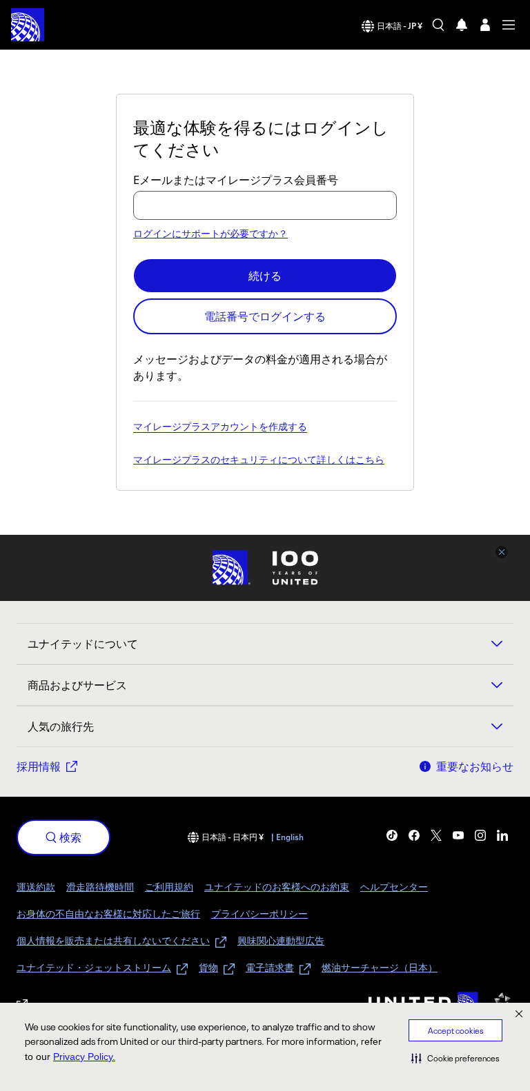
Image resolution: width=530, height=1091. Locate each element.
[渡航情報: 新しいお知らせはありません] (461, 24)
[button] (455, 1058)
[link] (392, 835)
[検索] (438, 25)
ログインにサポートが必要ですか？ (210, 233)
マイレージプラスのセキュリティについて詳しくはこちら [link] (258, 460)
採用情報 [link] (39, 766)
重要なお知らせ (474, 766)
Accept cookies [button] (456, 1031)
